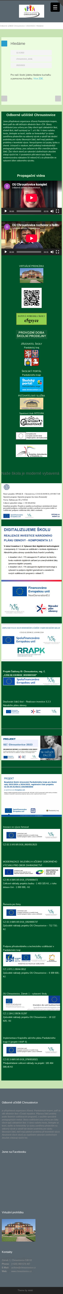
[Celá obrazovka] (57, 211)
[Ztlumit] (52, 211)
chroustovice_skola (24, 59)
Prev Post (4, 98)
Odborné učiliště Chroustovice (12, 26)
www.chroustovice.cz (21, 1271)
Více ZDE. (38, 78)
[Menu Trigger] (55, 7)
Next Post (58, 98)
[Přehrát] (5, 211)
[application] (31, 198)
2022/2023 (30, 26)
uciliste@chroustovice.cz (23, 1267)
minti (30, 1290)
